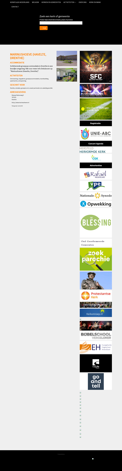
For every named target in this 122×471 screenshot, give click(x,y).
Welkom (35, 2)
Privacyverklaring (61, 454)
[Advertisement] (43, 122)
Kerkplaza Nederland (19, 2)
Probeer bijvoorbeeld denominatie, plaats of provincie (56, 20)
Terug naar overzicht (17, 106)
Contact (15, 7)
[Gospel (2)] (95, 459)
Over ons (82, 2)
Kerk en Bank (95, 2)
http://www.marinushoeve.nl (20, 102)
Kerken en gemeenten (51, 2)
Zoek (44, 28)
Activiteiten (69, 2)
